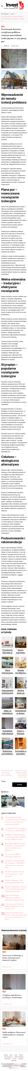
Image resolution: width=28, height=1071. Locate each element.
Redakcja (6, 45)
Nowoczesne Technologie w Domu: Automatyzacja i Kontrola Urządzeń (12, 957)
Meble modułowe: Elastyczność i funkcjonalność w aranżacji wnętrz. (14, 1034)
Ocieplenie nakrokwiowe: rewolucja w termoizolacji (12, 996)
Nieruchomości (19, 1056)
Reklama (14, 1060)
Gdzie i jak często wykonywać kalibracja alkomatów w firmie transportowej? (14, 906)
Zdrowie (20, 1058)
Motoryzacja (8, 1056)
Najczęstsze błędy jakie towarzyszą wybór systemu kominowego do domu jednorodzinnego (15, 889)
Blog (11, 1055)
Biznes (6, 1055)
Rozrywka (8, 1058)
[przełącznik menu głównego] (2, 6)
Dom (3, 26)
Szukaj (3, 781)
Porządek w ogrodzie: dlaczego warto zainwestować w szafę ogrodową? (15, 874)
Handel (21, 1055)
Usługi (15, 1058)
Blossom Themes (15, 1066)
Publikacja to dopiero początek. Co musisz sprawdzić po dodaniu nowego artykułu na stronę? (15, 837)
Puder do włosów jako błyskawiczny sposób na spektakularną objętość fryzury (14, 897)
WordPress (15, 1068)
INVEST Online (17, 1064)
